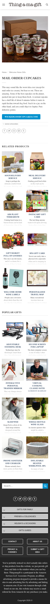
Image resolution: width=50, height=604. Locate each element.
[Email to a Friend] (14, 131)
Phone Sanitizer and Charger (12, 462)
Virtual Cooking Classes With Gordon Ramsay (37, 387)
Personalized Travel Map (37, 293)
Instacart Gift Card (37, 215)
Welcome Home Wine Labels (13, 293)
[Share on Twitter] (9, 131)
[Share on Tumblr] (23, 131)
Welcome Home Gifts (17, 72)
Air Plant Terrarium (13, 215)
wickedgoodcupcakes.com (21, 116)
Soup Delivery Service (13, 176)
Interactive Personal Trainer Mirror (13, 385)
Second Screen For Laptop (37, 345)
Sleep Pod (12, 422)
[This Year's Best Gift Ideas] (25, 4)
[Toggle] (3, 124)
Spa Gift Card (37, 253)
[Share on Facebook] (4, 131)
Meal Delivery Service (37, 176)
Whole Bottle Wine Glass (37, 423)
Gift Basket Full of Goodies (13, 254)
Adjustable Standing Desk (13, 345)
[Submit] (45, 486)
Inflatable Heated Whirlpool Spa (37, 463)
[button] (3, 4)
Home (4, 72)
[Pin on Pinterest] (19, 131)
